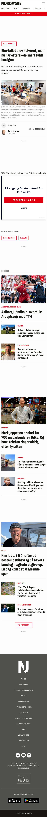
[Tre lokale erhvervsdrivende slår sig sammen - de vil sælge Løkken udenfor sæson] (8, 462)
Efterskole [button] (9, 44)
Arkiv (23, 729)
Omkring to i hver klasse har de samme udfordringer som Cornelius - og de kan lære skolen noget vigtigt (30, 487)
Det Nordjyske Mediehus (27, 763)
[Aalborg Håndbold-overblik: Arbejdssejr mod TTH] (23, 289)
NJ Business (23, 685)
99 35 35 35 (25, 768)
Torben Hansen (14, 131)
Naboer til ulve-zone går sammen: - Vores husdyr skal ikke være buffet (30, 333)
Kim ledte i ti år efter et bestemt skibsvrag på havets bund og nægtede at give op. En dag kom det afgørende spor (22, 564)
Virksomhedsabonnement (23, 690)
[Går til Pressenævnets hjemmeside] (23, 779)
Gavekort (23, 696)
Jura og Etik (23, 713)
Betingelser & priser (23, 707)
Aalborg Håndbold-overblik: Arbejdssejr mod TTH (21, 314)
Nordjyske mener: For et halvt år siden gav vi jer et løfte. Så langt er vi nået (31, 612)
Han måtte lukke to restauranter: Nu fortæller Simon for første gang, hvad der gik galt (30, 354)
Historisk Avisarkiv (23, 724)
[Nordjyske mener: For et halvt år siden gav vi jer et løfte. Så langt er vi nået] (8, 608)
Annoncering (23, 701)
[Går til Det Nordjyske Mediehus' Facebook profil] (18, 755)
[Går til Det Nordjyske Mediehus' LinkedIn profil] (29, 755)
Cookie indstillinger (24, 813)
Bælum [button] (23, 238)
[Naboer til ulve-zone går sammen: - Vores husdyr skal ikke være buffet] (8, 329)
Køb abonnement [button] (23, 14)
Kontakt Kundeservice (23, 718)
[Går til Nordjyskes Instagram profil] (23, 755)
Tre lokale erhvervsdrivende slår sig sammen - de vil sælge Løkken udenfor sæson (31, 464)
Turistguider (23, 741)
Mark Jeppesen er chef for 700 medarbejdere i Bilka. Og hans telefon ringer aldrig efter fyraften (22, 440)
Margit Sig (12, 125)
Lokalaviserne (23, 735)
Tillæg (23, 746)
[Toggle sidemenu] (43, 3)
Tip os (23, 679)
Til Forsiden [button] (24, 625)
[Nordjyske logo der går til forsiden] (11, 3)
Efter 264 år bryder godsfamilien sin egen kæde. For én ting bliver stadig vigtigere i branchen (30, 591)
